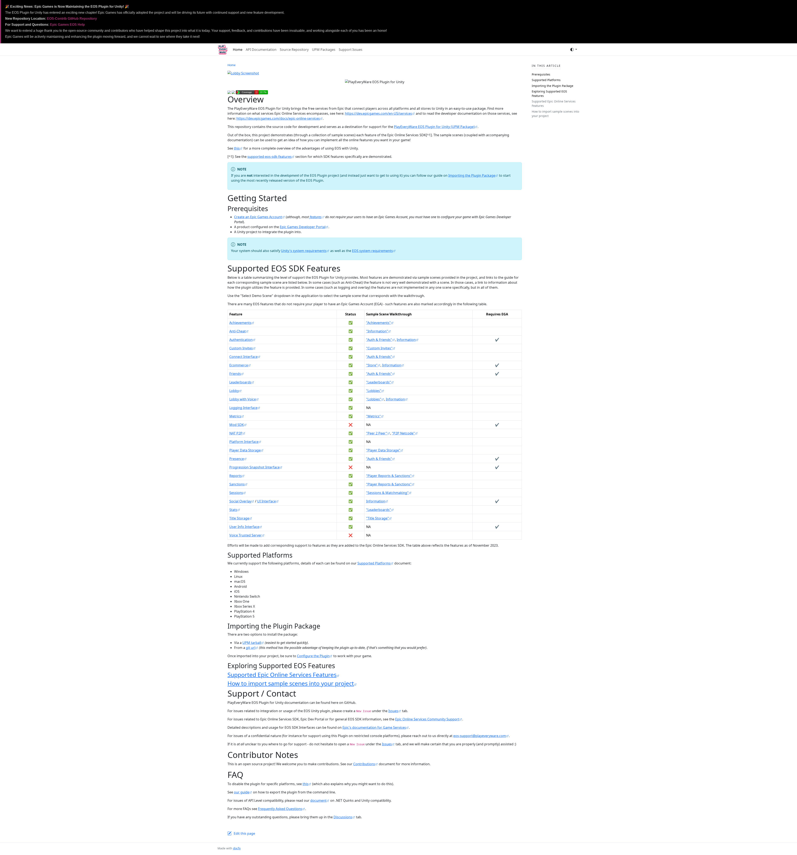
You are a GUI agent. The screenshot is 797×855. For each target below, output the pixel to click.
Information (406, 339)
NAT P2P (235, 433)
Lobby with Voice (242, 399)
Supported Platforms (374, 563)
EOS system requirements (372, 250)
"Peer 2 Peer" (376, 433)
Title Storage (239, 518)
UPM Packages (323, 49)
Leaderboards (240, 382)
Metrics (235, 416)
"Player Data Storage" (383, 450)
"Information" (377, 331)
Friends (235, 373)
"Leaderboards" (378, 382)
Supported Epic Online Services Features (281, 675)
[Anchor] (272, 208)
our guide (241, 792)
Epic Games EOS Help (67, 24)
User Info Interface (244, 526)
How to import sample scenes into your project (290, 683)
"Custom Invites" (379, 348)
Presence (236, 458)
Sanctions (237, 484)
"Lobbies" (373, 390)
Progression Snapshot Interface (254, 467)
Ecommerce (238, 365)
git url (250, 647)
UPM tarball (251, 642)
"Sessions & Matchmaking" (387, 492)
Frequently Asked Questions (280, 808)
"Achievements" (378, 322)
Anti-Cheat (237, 331)
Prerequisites (541, 74)
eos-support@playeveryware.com (479, 735)
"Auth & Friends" (379, 339)
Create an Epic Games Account (258, 217)
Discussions (343, 817)
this (237, 148)
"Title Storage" (377, 518)
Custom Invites (241, 348)
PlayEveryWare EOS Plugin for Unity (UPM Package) (434, 126)
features (315, 217)
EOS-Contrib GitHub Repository (72, 18)
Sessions (236, 492)
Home (237, 49)
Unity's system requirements (303, 250)
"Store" (372, 365)
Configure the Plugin (313, 656)
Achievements (240, 322)
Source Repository (294, 49)
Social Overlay (240, 501)
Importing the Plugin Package (471, 175)
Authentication (241, 339)
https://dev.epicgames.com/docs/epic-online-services (278, 118)
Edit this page (244, 833)
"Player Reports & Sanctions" (389, 475)
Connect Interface (243, 356)
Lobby (234, 390)
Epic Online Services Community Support (427, 719)
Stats (233, 509)
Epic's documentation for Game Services (374, 727)
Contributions (364, 764)
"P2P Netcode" (403, 433)
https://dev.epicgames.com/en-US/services (378, 113)
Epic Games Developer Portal (302, 227)
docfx (237, 848)
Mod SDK (236, 424)
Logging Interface (243, 407)
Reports (235, 475)
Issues (393, 711)
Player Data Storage (245, 450)
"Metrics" (373, 416)
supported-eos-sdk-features (269, 156)
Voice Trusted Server (245, 535)
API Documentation (261, 49)
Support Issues (350, 49)
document (318, 800)
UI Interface (266, 501)
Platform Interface (243, 441)
